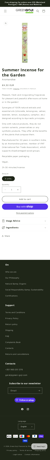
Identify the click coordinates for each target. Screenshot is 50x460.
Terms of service (26, 450)
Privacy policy (12, 450)
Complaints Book (13, 342)
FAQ (7, 336)
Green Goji (14, 446)
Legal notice (17, 454)
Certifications (11, 296)
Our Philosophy (12, 278)
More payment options (25, 213)
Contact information (32, 454)
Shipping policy (40, 450)
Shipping (16, 88)
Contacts (9, 348)
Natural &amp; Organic (15, 284)
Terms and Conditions (15, 312)
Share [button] (7, 236)
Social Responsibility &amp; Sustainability (24, 289)
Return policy (11, 324)
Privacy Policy (11, 318)
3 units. (8, 178)
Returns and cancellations (17, 354)
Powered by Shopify (26, 446)
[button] (5, 11)
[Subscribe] (39, 391)
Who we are (11, 272)
